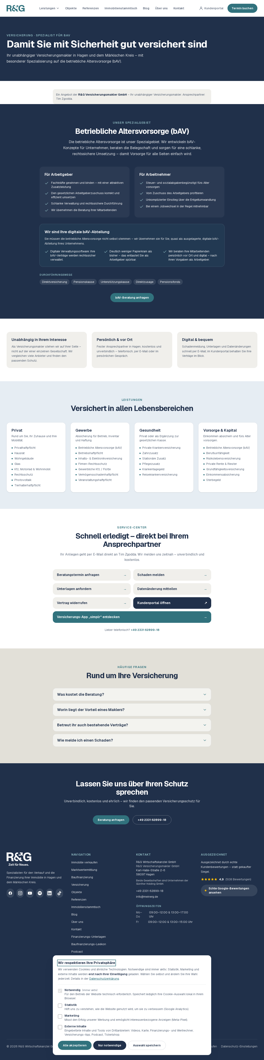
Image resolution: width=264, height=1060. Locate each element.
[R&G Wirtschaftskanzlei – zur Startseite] (16, 8)
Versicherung (80, 885)
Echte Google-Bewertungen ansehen (229, 890)
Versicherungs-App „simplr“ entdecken (132, 617)
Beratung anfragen (111, 820)
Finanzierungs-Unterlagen (88, 937)
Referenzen (90, 8)
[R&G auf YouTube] (30, 893)
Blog (146, 8)
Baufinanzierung (82, 877)
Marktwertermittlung (84, 870)
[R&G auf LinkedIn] (49, 893)
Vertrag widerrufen (92, 603)
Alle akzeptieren (75, 1045)
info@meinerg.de (147, 897)
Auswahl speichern (147, 1045)
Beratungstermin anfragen (92, 575)
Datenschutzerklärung (104, 978)
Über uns (161, 8)
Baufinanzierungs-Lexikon (88, 944)
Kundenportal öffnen (172, 603)
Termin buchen (242, 8)
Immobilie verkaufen (84, 862)
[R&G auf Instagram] (20, 893)
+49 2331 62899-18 (145, 630)
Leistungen (47, 8)
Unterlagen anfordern (92, 589)
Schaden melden (172, 575)
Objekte (71, 8)
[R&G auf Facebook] (10, 893)
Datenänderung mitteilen (172, 589)
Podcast (77, 951)
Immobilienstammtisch (121, 8)
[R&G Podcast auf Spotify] (40, 893)
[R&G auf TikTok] (59, 893)
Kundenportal (213, 8)
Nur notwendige (109, 1045)
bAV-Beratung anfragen (132, 297)
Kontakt (178, 8)
